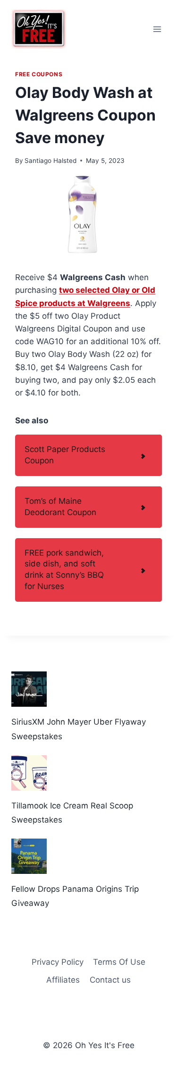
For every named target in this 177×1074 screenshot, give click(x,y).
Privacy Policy (58, 962)
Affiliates (63, 980)
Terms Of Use (119, 962)
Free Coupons (38, 74)
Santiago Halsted (50, 160)
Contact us (110, 980)
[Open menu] (157, 29)
